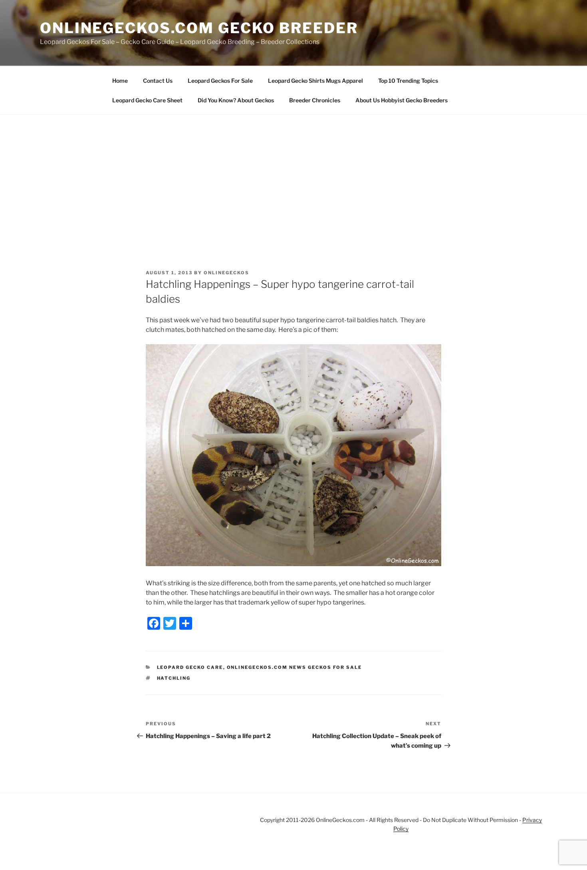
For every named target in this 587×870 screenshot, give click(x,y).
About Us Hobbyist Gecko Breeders (401, 100)
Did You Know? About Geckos (236, 100)
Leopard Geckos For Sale (220, 80)
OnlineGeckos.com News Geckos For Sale (294, 667)
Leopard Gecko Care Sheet (147, 100)
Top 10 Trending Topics (408, 80)
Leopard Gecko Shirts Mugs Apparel (315, 80)
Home (120, 80)
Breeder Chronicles (314, 100)
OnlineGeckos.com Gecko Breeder (199, 28)
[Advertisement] (293, 174)
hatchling (174, 678)
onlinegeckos (226, 272)
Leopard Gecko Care (190, 667)
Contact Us (158, 80)
